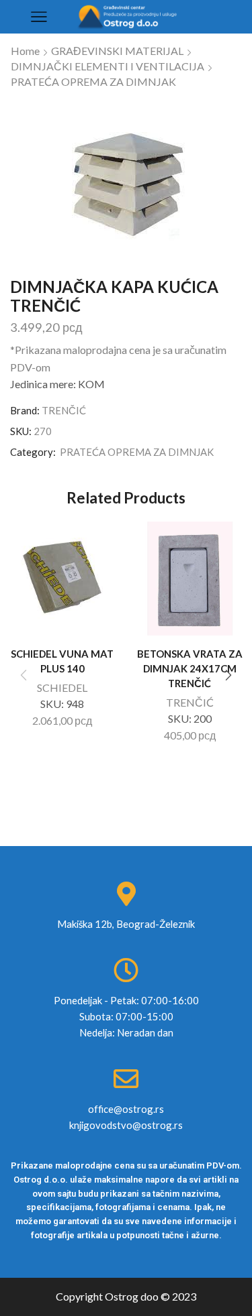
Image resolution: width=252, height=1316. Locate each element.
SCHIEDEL (62, 687)
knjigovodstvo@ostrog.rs (126, 1125)
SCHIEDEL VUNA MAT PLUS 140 (62, 661)
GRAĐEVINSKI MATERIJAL (117, 50)
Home (25, 50)
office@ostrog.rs (126, 1109)
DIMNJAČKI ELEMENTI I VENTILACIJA (107, 66)
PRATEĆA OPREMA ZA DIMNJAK (93, 81)
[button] (228, 675)
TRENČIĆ (64, 410)
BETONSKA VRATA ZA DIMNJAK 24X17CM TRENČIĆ (190, 668)
